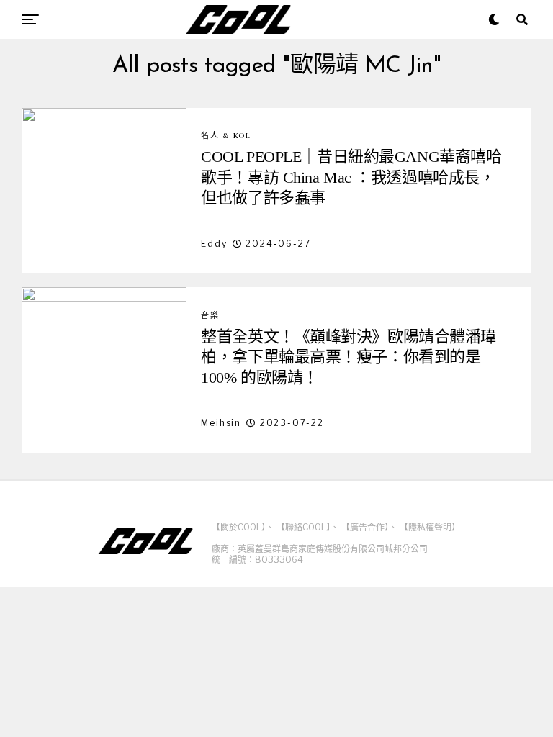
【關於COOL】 (239, 527)
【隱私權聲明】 (430, 527)
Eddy (214, 243)
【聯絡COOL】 (303, 527)
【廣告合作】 (365, 527)
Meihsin (221, 422)
